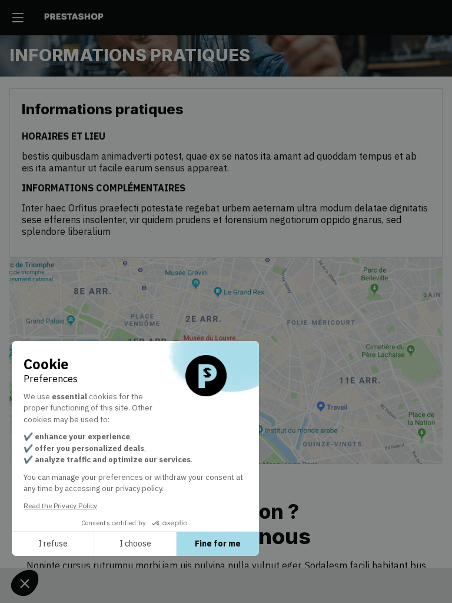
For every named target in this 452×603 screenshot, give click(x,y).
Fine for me (218, 543)
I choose (135, 543)
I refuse (53, 543)
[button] (17, 17)
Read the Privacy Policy (60, 505)
